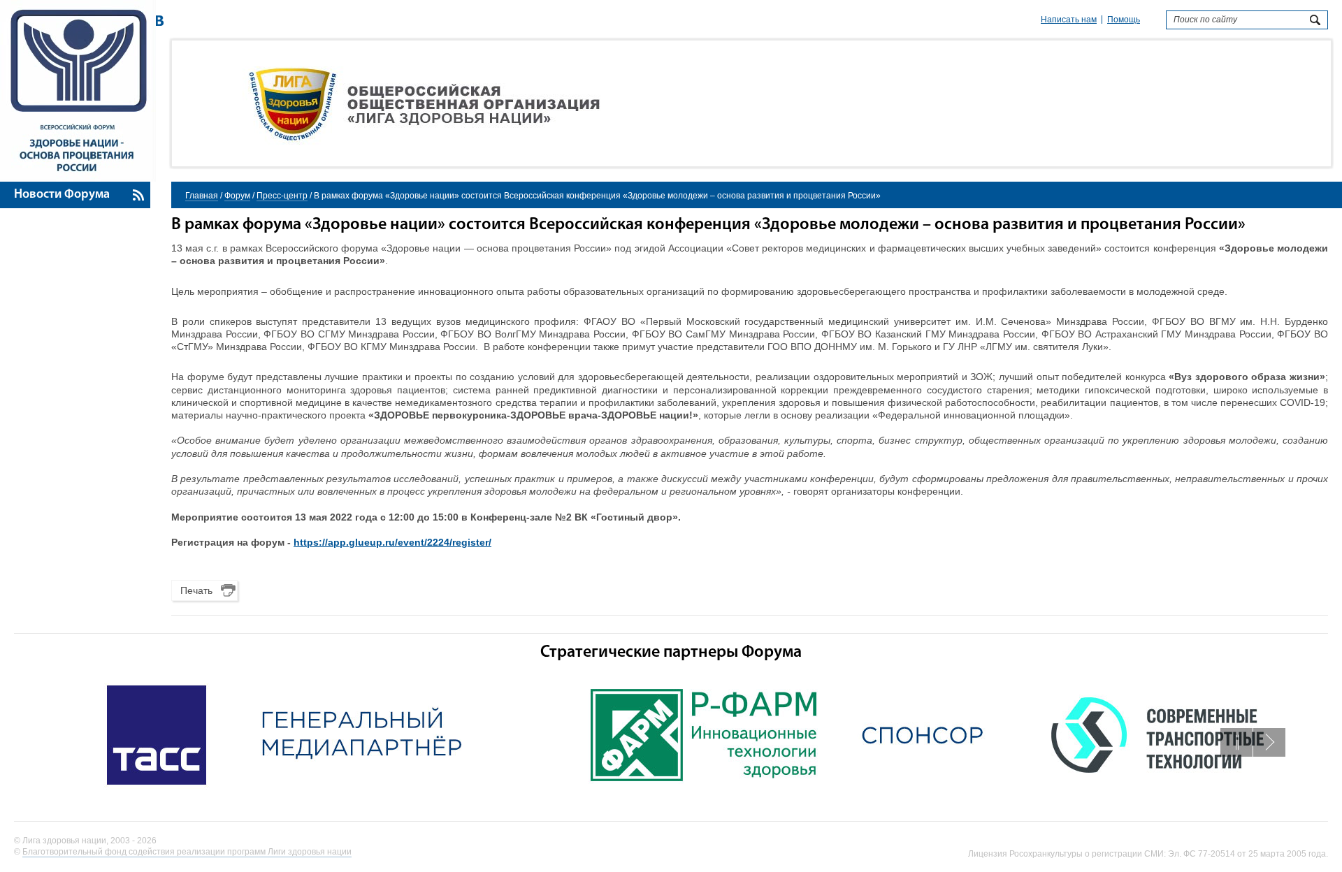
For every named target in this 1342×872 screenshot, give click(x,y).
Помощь (1123, 19)
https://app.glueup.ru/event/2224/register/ (392, 542)
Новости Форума (62, 195)
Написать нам (1069, 19)
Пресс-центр (282, 196)
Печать (196, 590)
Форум (237, 196)
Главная (201, 196)
